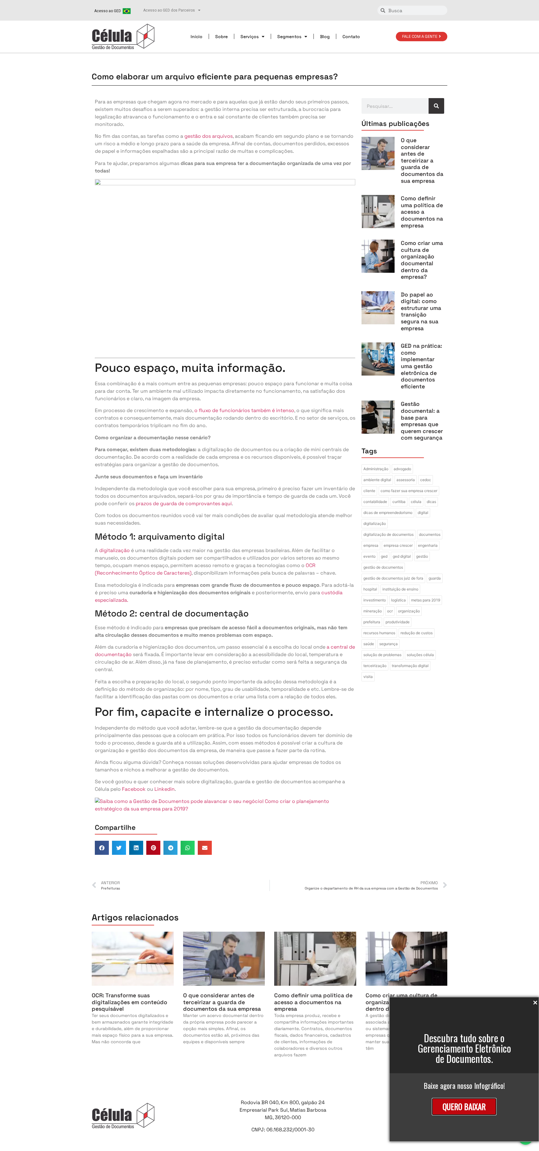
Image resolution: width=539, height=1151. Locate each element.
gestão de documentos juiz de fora (393, 578)
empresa (370, 545)
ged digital (402, 556)
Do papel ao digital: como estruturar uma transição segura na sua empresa (421, 311)
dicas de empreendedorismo (387, 512)
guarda (435, 578)
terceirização (374, 665)
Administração (375, 468)
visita (368, 676)
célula (416, 501)
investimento (374, 600)
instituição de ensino (400, 589)
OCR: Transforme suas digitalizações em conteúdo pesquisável (129, 1002)
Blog (325, 36)
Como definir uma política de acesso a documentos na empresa (422, 212)
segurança (388, 643)
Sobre (221, 36)
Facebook (134, 789)
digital (423, 512)
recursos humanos (379, 632)
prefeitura (371, 622)
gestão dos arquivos (208, 136)
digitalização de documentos (388, 534)
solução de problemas (382, 654)
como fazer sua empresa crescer (409, 490)
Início (196, 36)
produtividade (398, 622)
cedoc (425, 479)
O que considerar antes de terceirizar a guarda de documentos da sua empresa (422, 160)
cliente (369, 490)
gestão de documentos (383, 567)
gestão (422, 556)
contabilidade (375, 501)
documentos (429, 534)
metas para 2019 (425, 600)
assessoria (405, 479)
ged (384, 556)
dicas (431, 501)
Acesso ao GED (107, 11)
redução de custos (417, 632)
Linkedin (164, 789)
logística (398, 600)
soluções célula (420, 654)
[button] (102, 848)
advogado (402, 468)
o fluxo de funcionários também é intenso (244, 410)
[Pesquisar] (436, 106)
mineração (372, 611)
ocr (390, 611)
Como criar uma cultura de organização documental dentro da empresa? (422, 259)
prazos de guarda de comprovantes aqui (184, 503)
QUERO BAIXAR (464, 1106)
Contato (351, 36)
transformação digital (410, 665)
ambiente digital (377, 479)
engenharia (428, 545)
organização (409, 611)
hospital (370, 589)
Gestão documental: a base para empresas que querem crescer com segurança (422, 420)
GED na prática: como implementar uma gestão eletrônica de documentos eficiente (421, 366)
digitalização (114, 550)
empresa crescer (398, 545)
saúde (368, 643)
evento (369, 556)
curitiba (398, 501)
